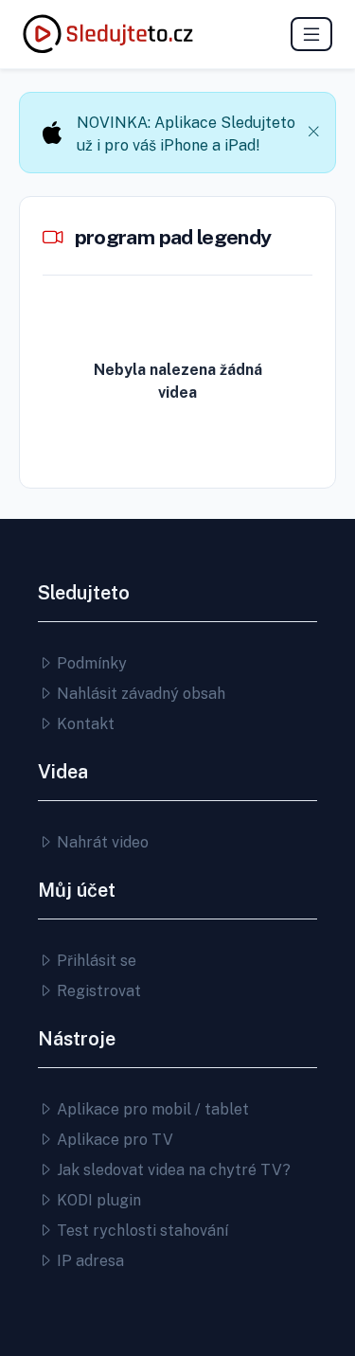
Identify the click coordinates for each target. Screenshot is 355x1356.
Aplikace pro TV (113, 1140)
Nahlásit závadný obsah (139, 694)
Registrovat (97, 991)
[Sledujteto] (108, 34)
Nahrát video (101, 842)
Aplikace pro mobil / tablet (151, 1109)
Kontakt (84, 724)
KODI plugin (97, 1200)
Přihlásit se (94, 961)
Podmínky (90, 663)
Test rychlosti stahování (140, 1231)
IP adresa (88, 1261)
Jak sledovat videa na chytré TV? (172, 1170)
